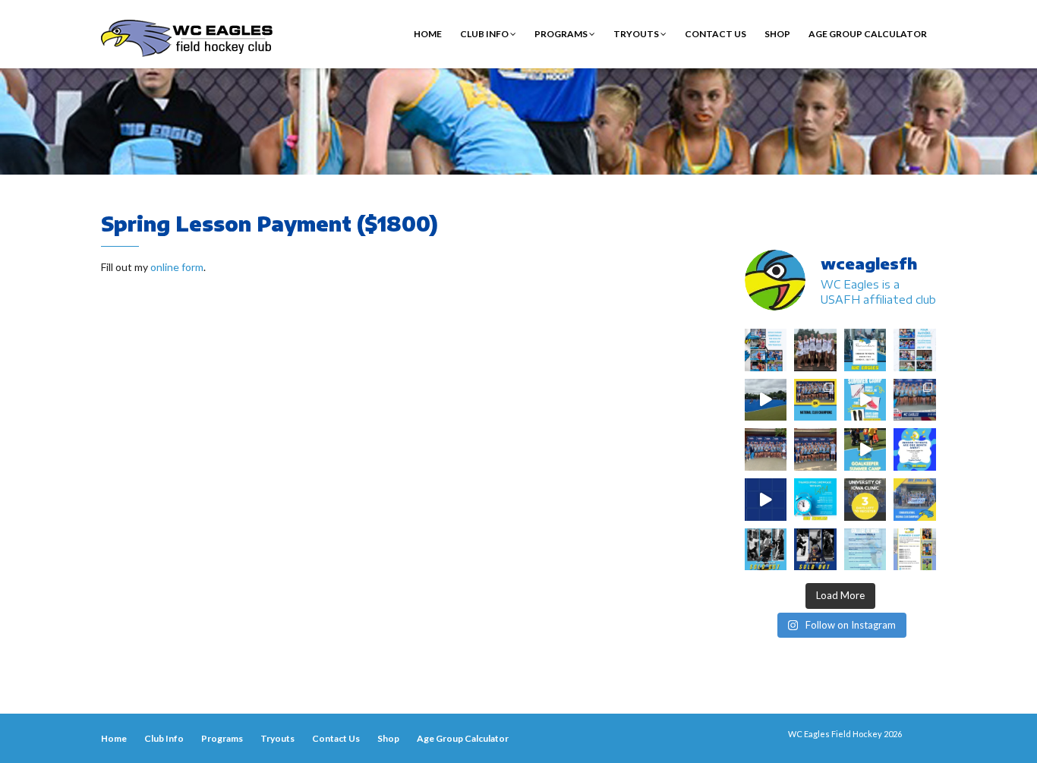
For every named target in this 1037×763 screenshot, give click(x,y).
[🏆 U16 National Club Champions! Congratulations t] (766, 449)
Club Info (485, 33)
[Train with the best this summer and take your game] (915, 549)
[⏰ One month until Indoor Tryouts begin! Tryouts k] (915, 449)
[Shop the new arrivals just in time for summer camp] (865, 400)
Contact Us (715, 33)
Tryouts (636, 33)
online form (176, 266)
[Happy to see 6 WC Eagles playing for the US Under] (915, 350)
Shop (777, 33)
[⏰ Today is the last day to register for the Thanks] (815, 499)
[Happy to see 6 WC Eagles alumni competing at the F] (766, 499)
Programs (561, 33)
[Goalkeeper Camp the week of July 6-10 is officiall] (815, 549)
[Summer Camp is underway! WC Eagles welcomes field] (766, 400)
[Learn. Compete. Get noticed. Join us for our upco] (865, 549)
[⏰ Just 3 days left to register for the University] (865, 499)
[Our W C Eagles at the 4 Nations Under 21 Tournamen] (815, 350)
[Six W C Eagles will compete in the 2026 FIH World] (766, 350)
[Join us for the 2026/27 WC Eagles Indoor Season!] (865, 350)
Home (428, 33)
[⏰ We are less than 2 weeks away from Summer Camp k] (865, 449)
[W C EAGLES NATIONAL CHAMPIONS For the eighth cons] (815, 400)
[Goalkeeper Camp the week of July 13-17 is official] (766, 549)
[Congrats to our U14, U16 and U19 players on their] (915, 499)
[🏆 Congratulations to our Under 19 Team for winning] (915, 400)
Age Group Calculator (867, 33)
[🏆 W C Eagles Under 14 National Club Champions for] (815, 449)
